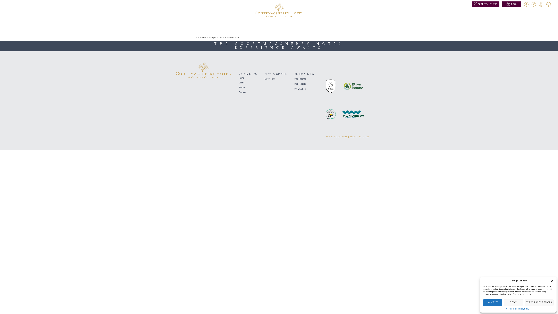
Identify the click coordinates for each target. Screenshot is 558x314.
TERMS (353, 137)
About (216, 24)
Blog (338, 24)
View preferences (539, 302)
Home (205, 24)
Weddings (261, 24)
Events (291, 24)
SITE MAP (364, 137)
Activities (277, 24)
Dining (243, 24)
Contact (350, 24)
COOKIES (342, 137)
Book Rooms (300, 78)
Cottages (325, 24)
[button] (552, 280)
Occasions (305, 24)
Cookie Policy (511, 309)
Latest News (269, 78)
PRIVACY (330, 137)
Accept (493, 302)
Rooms (228, 24)
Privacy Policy (523, 309)
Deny (513, 302)
